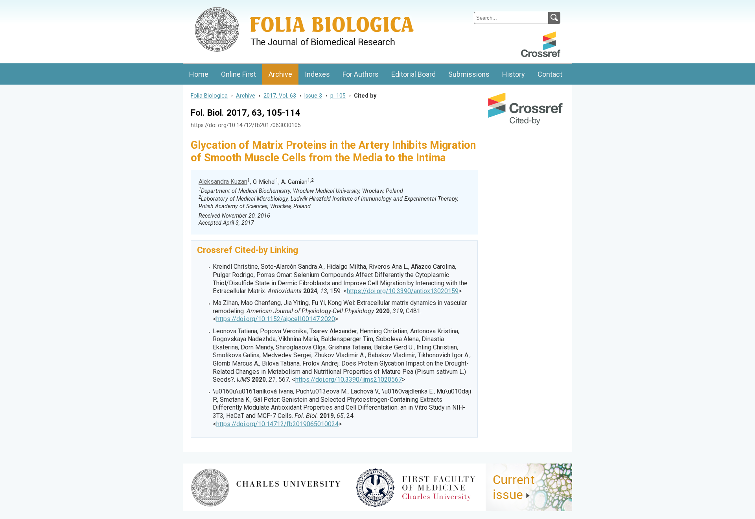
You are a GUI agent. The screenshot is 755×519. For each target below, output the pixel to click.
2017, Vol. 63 (279, 95)
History (513, 74)
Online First (238, 74)
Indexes (317, 74)
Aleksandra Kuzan (223, 181)
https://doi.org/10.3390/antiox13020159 (403, 291)
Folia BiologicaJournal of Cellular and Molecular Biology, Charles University (266, 6)
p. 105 (338, 95)
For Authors (361, 74)
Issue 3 (313, 95)
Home (198, 74)
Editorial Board (413, 74)
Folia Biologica (209, 95)
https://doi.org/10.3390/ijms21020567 (348, 379)
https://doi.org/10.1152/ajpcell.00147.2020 (275, 319)
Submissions (469, 74)
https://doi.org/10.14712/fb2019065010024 (277, 424)
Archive (280, 74)
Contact (550, 74)
